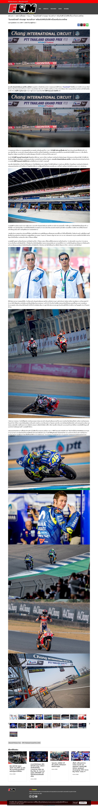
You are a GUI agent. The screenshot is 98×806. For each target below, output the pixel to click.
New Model (66, 8)
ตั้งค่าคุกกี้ (75, 802)
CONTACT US (45, 8)
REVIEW (60, 8)
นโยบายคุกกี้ (20, 803)
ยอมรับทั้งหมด (83, 802)
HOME (40, 8)
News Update (53, 8)
